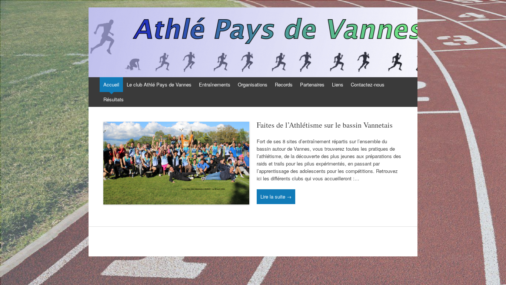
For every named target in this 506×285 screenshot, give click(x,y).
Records (284, 84)
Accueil (111, 84)
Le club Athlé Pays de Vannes (159, 84)
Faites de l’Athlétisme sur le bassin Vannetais (325, 125)
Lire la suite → (276, 196)
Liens (337, 84)
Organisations (252, 84)
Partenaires (312, 84)
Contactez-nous (368, 84)
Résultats (113, 99)
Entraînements (214, 84)
